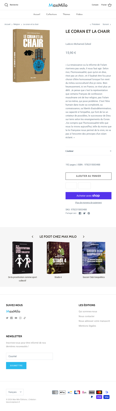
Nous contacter (86, 316)
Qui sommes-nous (88, 311)
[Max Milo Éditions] (58, 5)
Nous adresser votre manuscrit (94, 321)
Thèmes (66, 14)
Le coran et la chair (31, 24)
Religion (16, 24)
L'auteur (70, 151)
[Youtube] (16, 318)
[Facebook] (11, 318)
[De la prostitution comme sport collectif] (22, 257)
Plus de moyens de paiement (88, 202)
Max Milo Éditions (20, 399)
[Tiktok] (25, 318)
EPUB (71, 185)
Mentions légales (87, 326)
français (12, 392)
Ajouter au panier (88, 176)
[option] (31, 55)
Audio (84, 185)
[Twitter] (7, 318)
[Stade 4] (58, 257)
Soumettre (16, 365)
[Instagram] (20, 318)
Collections (51, 14)
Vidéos (79, 14)
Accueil (36, 14)
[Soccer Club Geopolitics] (93, 257)
